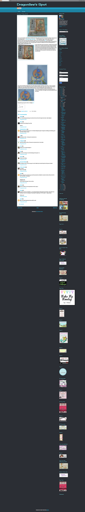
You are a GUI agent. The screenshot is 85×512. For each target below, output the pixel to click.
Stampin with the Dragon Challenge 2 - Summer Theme (63, 114)
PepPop (21, 185)
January (62, 188)
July (62, 103)
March (62, 185)
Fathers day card (63, 137)
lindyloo (21, 116)
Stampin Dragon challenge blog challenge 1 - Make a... (63, 143)
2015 (61, 88)
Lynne (60, 59)
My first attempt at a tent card (63, 125)
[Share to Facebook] (34, 111)
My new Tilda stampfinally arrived (63, 157)
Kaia (60, 55)
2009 (61, 189)
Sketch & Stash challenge (63, 179)
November (63, 97)
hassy (21, 173)
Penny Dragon (62, 134)
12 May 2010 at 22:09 (23, 196)
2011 (61, 93)
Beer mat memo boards (62, 149)
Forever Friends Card (62, 182)
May (62, 106)
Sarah (21, 146)
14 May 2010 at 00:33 (23, 201)
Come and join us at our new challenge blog (63, 160)
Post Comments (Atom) (39, 211)
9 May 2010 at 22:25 (23, 164)
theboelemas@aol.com (23, 129)
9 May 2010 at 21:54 (23, 159)
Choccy (21, 121)
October (62, 99)
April (62, 184)
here (33, 102)
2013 (61, 91)
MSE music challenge (63, 139)
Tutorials (23, 11)
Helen (60, 53)
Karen (60, 56)
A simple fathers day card (63, 120)
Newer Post (20, 207)
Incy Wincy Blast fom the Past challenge (63, 128)
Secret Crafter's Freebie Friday (63, 131)
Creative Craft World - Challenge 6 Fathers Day (63, 109)
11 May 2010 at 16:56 (23, 188)
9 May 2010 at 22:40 (23, 171)
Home (19, 11)
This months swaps (63, 122)
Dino (45, 40)
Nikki (60, 62)
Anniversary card (63, 168)
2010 (61, 94)
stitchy (21, 190)
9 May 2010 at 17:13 (23, 138)
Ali (20, 135)
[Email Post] (30, 111)
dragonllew (62, 18)
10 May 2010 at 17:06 (23, 182)
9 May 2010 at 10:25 (23, 119)
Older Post (55, 207)
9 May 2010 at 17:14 (23, 143)
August (62, 102)
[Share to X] (33, 111)
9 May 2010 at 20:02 (23, 149)
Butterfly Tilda (62, 118)
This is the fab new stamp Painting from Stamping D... (63, 172)
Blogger (48, 509)
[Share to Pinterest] (35, 111)
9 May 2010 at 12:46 (23, 133)
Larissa (60, 58)
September (63, 100)
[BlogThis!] (32, 111)
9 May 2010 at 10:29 (23, 126)
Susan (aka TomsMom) (23, 161)
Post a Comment (21, 204)
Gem (20, 151)
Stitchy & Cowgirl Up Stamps (30, 39)
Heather (60, 52)
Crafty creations (22, 167)
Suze (60, 65)
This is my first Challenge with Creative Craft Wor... (63, 153)
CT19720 (21, 156)
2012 (61, 92)
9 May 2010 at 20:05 (23, 154)
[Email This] (31, 111)
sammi (21, 198)
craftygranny (22, 140)
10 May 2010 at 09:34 (23, 177)
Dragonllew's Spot (32, 4)
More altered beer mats (63, 166)
